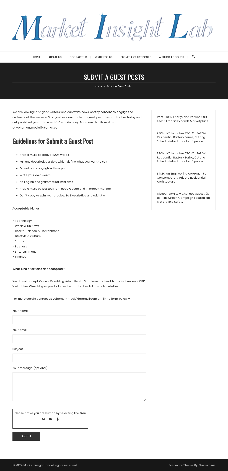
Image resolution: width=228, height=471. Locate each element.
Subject (17, 349)
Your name (20, 311)
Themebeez (207, 465)
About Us (55, 57)
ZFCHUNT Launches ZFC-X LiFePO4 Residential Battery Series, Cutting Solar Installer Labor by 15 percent (181, 137)
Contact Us (78, 57)
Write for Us (104, 57)
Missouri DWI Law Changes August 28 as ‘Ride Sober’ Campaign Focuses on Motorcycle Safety (183, 198)
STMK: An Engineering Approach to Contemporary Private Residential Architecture (181, 178)
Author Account (171, 57)
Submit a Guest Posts (136, 57)
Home (37, 57)
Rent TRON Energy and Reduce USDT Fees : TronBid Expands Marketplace (183, 119)
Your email (19, 330)
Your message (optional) (30, 368)
